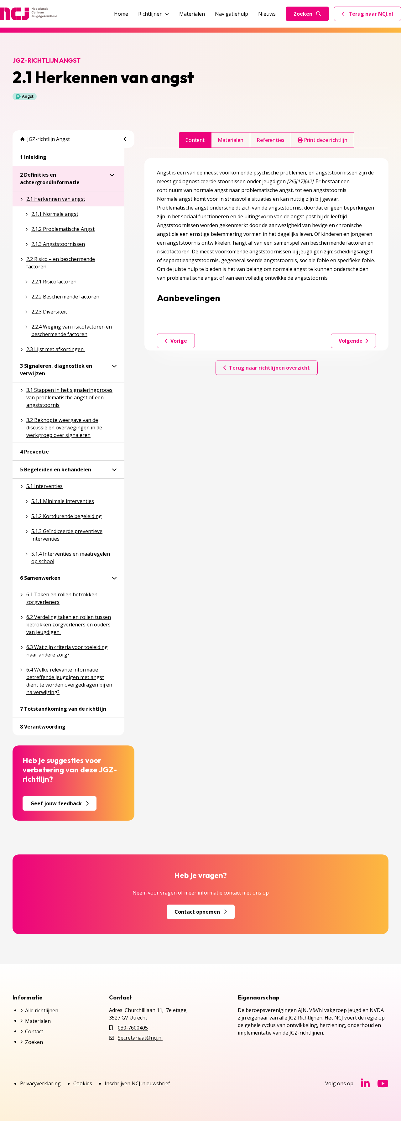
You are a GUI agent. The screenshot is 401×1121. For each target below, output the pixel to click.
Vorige (178, 340)
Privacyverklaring (40, 1083)
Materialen (192, 13)
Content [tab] (195, 140)
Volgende (350, 340)
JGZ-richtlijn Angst (48, 139)
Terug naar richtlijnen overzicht (269, 367)
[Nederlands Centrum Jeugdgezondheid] (28, 14)
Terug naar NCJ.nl (371, 15)
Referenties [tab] (270, 140)
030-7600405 (133, 1027)
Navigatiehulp (231, 13)
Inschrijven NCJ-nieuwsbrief (137, 1083)
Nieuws (267, 13)
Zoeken (303, 13)
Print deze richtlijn (325, 140)
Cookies (82, 1083)
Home (121, 13)
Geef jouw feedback (56, 803)
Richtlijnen (150, 13)
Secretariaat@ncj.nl (140, 1037)
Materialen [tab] (230, 140)
